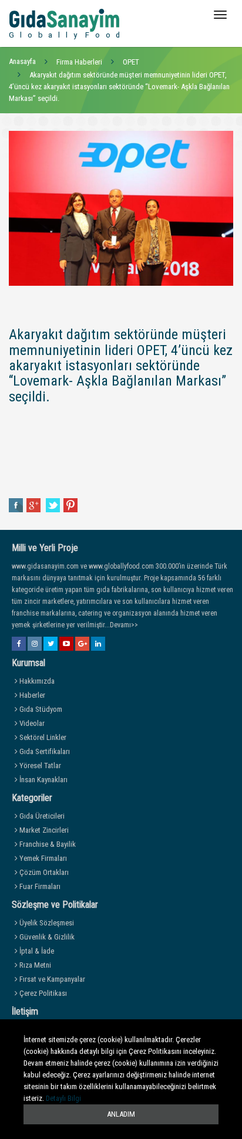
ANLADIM (121, 1114)
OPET (131, 62)
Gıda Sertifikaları (44, 751)
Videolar (31, 723)
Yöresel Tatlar (39, 765)
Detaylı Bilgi (63, 1098)
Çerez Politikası (42, 993)
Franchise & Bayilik (47, 844)
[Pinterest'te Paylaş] (70, 505)
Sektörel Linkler (42, 737)
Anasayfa (22, 61)
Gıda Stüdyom (40, 709)
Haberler (31, 695)
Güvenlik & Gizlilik (46, 936)
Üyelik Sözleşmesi (46, 922)
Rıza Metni (34, 965)
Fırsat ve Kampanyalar (51, 979)
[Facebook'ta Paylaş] (16, 505)
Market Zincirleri (43, 830)
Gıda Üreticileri (41, 816)
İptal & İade (36, 951)
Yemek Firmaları (42, 858)
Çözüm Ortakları (43, 872)
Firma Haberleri (79, 62)
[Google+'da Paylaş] (34, 505)
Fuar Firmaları (39, 886)
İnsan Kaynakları (43, 779)
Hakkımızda (36, 681)
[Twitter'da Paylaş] (53, 505)
